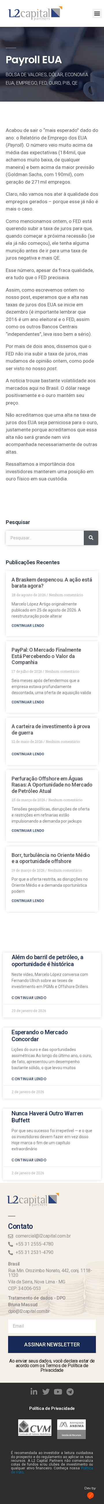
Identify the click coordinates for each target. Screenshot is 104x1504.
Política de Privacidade (52, 1408)
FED (43, 83)
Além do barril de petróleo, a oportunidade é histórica (47, 961)
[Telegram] (70, 1392)
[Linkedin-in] (34, 1392)
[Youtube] (58, 1392)
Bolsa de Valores (26, 74)
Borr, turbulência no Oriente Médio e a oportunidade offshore (51, 858)
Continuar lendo (28, 626)
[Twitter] (46, 1392)
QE (75, 83)
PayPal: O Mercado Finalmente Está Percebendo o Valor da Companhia (46, 656)
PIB (66, 83)
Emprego (26, 83)
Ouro (55, 83)
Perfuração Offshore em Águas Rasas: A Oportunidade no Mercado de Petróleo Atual (52, 785)
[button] (97, 13)
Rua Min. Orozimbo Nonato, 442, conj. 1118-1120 (50, 1273)
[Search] (91, 538)
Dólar (56, 74)
